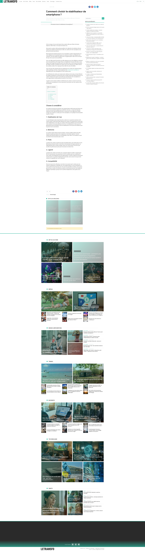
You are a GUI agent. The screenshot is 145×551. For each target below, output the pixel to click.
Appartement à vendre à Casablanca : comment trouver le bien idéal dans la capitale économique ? (95, 58)
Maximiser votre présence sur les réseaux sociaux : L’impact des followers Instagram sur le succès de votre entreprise (53, 314)
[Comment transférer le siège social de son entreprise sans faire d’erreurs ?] (64, 425)
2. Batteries (51, 95)
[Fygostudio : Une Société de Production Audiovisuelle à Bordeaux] (43, 319)
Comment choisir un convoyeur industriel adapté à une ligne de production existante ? (53, 425)
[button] (47, 212)
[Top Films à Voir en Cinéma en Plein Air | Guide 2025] (72, 273)
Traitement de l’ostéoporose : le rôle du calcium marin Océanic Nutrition (93, 511)
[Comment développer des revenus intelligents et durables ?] (43, 430)
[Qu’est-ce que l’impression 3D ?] (64, 206)
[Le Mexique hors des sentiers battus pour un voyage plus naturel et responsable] (64, 391)
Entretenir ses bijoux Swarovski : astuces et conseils (92, 341)
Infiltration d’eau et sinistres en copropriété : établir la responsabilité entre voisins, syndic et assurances (94, 34)
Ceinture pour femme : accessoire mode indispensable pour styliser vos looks (91, 337)
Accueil (20, 1)
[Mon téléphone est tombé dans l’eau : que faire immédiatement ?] (51, 472)
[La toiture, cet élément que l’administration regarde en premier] (75, 349)
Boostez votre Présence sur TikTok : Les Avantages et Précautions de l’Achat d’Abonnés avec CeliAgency (96, 314)
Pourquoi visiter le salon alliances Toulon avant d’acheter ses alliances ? (93, 332)
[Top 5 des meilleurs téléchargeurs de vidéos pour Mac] (88, 301)
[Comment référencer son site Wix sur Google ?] (64, 314)
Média (30, 1)
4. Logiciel (50, 97)
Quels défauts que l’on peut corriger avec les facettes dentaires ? (92, 506)
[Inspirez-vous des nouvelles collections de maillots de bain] (75, 336)
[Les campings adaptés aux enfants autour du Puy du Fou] (88, 374)
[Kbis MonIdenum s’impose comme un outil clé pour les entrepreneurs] (56, 412)
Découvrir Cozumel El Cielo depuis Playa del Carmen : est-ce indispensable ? (94, 52)
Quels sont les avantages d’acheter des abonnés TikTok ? (75, 319)
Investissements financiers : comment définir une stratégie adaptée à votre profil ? (95, 430)
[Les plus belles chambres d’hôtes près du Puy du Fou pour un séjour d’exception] (43, 386)
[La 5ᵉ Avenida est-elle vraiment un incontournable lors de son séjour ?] (43, 391)
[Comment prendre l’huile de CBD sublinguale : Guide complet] (75, 509)
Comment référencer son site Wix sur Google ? (74, 314)
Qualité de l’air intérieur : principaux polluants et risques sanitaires (93, 497)
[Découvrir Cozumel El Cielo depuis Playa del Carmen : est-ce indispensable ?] (56, 374)
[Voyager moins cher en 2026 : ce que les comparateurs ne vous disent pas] (85, 386)
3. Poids (50, 96)
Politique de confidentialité (90, 548)
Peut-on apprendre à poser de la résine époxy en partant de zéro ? (95, 425)
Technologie (52, 1)
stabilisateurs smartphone (73, 70)
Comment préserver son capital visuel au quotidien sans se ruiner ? (92, 502)
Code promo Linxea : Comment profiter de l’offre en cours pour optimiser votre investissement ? (95, 38)
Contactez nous (59, 1)
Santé (48, 1)
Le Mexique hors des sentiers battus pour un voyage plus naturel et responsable (75, 391)
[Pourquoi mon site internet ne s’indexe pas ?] (85, 319)
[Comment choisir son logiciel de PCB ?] (52, 218)
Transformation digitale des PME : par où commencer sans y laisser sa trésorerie (93, 43)
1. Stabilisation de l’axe (52, 94)
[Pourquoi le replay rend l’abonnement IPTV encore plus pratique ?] (56, 451)
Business (44, 1)
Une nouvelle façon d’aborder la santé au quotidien (92, 493)
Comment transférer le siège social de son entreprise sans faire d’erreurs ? (75, 425)
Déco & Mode (38, 1)
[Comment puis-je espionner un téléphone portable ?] (77, 206)
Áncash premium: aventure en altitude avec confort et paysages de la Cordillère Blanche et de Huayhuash (75, 386)
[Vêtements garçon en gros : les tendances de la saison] (54, 342)
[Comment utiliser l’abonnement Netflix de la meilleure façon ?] (52, 206)
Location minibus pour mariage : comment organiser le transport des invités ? (94, 31)
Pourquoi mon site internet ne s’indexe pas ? (95, 319)
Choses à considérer (51, 91)
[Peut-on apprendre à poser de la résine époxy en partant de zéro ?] (85, 425)
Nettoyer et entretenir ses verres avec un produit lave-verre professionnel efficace (95, 62)
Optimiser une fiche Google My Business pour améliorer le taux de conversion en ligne (75, 430)
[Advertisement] (64, 34)
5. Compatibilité (51, 99)
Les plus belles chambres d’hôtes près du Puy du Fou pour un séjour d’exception (95, 83)
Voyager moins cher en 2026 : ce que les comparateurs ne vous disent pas (95, 386)
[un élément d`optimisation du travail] (77, 218)
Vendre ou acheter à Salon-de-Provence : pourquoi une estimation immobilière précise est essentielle (95, 65)
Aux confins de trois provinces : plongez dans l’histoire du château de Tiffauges (96, 391)
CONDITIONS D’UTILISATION (99, 548)
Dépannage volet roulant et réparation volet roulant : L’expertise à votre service (92, 351)
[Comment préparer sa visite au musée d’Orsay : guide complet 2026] (56, 252)
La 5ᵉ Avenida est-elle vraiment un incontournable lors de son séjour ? (54, 391)
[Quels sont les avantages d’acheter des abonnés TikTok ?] (64, 319)
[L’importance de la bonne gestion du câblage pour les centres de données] (93, 472)
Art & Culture (25, 1)
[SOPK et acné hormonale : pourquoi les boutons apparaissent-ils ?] (54, 503)
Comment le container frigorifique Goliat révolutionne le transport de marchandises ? (94, 49)
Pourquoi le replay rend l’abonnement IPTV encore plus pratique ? (94, 80)
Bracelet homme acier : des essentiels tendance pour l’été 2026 (93, 346)
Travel (34, 1)
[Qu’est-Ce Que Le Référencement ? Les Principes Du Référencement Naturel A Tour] (64, 218)
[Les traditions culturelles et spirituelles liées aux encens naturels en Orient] (93, 273)
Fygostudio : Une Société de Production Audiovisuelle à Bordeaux (52, 319)
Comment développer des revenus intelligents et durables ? (53, 430)
